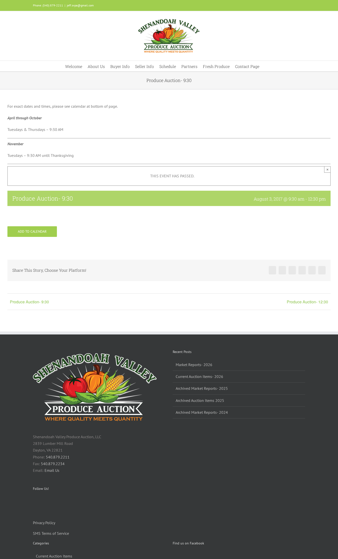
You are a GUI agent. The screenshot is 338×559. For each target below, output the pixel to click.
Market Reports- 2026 (194, 364)
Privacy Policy (44, 522)
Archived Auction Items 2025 (200, 400)
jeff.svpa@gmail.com (80, 5)
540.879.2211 (58, 457)
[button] (266, 66)
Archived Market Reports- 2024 (202, 412)
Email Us (52, 470)
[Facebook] (34, 502)
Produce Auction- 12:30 (307, 302)
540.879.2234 (53, 463)
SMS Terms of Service (51, 533)
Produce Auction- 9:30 (29, 302)
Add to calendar (32, 231)
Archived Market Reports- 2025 (202, 388)
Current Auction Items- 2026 (199, 376)
